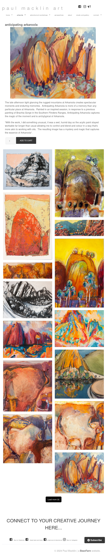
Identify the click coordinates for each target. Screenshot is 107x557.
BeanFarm (85, 550)
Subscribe (96, 540)
